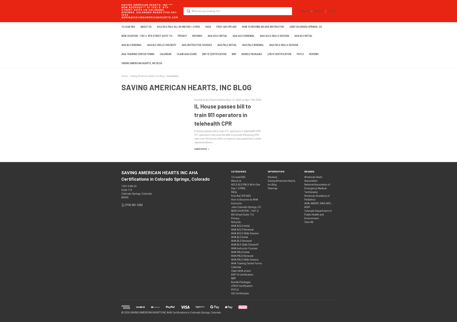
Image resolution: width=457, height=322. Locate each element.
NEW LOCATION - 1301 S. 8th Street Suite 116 (146, 35)
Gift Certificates (240, 293)
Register (318, 11)
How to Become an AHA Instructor (263, 26)
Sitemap (272, 188)
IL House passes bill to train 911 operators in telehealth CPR (222, 115)
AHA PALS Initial (227, 45)
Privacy (182, 35)
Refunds (197, 35)
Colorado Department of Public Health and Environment (318, 214)
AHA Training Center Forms (137, 54)
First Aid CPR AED (226, 26)
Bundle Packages (252, 54)
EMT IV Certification (214, 54)
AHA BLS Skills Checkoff (161, 45)
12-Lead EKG (128, 26)
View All (308, 222)
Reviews (314, 54)
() (334, 11)
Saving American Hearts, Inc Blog (141, 63)
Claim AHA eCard (187, 54)
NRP (234, 54)
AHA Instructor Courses (197, 45)
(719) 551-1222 (134, 205)
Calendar (165, 54)
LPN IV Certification (279, 54)
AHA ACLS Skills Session (274, 35)
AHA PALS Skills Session (283, 45)
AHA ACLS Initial (217, 35)
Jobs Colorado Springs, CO (305, 26)
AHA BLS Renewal (131, 45)
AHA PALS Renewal (253, 45)
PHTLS (300, 54)
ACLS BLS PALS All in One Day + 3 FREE (178, 26)
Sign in (306, 11)
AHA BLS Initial (303, 35)
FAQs (208, 26)
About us (146, 26)
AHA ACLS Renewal (244, 35)
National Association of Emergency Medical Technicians (317, 188)
